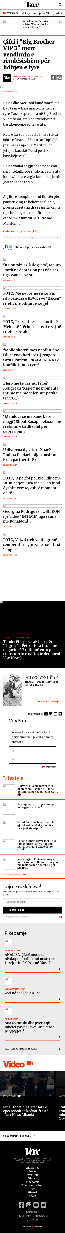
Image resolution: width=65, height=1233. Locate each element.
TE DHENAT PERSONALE (32, 1215)
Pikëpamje (32, 1181)
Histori (32, 1192)
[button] (57, 237)
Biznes (32, 1178)
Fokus (32, 1171)
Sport (32, 1196)
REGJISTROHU (15, 910)
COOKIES (32, 1219)
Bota (32, 1189)
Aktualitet (32, 1167)
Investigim (32, 1174)
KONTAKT (32, 1212)
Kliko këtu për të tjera (45, 701)
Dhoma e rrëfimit (32, 1185)
